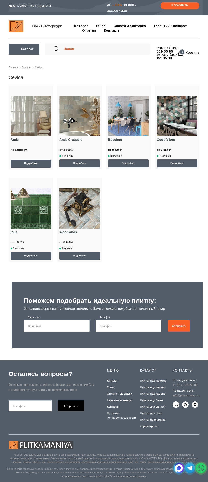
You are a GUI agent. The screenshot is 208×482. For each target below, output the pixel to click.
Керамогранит (149, 426)
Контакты (113, 406)
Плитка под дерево (152, 387)
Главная (13, 67)
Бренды (26, 67)
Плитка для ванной (152, 406)
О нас (111, 387)
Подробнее (31, 163)
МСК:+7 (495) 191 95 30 (167, 56)
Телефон (105, 317)
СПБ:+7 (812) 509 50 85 (167, 50)
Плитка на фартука (152, 419)
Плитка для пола (151, 413)
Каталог (112, 380)
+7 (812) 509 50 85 (185, 385)
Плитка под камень (152, 393)
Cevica (39, 67)
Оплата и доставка (119, 393)
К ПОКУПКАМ (179, 5)
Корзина (191, 53)
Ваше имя (34, 317)
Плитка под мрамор (153, 380)
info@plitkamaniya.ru (186, 395)
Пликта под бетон (152, 400)
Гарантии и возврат (120, 400)
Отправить (179, 325)
